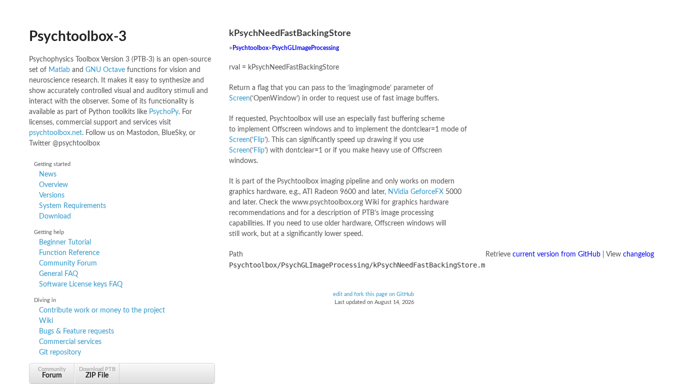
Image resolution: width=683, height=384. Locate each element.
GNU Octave (105, 70)
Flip (259, 140)
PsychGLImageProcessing (305, 48)
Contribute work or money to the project (102, 310)
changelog (638, 254)
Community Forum (68, 263)
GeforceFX (427, 192)
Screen (239, 98)
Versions (51, 195)
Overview (53, 185)
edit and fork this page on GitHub (373, 294)
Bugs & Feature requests (76, 331)
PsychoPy (163, 112)
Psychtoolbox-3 (77, 37)
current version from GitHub (556, 254)
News (47, 174)
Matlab (59, 70)
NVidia (398, 192)
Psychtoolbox (250, 48)
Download (55, 216)
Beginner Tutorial (65, 242)
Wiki (46, 321)
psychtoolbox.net (55, 133)
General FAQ (58, 274)
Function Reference (69, 253)
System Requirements (72, 206)
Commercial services (70, 342)
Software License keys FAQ (80, 284)
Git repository (60, 352)
